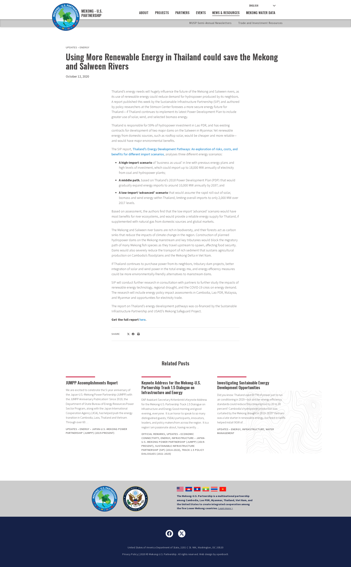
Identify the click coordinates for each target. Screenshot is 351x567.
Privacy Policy (130, 554)
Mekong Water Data (260, 12)
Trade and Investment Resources (260, 23)
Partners (182, 12)
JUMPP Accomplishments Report (92, 383)
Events (201, 12)
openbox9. (222, 554)
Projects (162, 12)
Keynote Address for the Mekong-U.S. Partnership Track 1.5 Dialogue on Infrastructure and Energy (171, 387)
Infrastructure (183, 438)
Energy (84, 47)
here (142, 319)
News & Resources (225, 12)
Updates (71, 47)
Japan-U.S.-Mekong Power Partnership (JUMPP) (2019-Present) (173, 442)
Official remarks (153, 434)
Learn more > (225, 508)
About (143, 12)
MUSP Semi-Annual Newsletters (210, 23)
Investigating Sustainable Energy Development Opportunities (243, 385)
